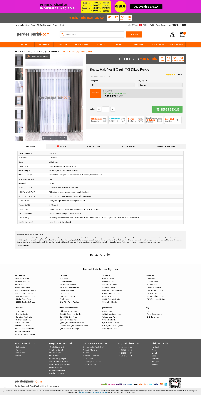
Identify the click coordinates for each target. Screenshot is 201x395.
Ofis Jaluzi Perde (109, 320)
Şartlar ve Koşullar (57, 373)
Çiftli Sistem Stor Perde (68, 311)
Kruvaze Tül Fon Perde (155, 296)
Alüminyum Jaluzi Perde (112, 314)
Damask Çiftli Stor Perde (69, 320)
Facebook (155, 347)
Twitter (154, 350)
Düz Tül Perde (108, 279)
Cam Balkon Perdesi (67, 296)
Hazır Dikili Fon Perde (155, 290)
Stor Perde (63, 44)
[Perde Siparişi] (33, 34)
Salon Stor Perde (22, 323)
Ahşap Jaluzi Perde (110, 317)
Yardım (55, 25)
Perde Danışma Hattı (171, 25)
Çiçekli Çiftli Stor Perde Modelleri (72, 323)
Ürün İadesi (54, 356)
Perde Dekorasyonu (154, 314)
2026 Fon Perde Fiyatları (156, 299)
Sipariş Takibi (30, 25)
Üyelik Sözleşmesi (57, 347)
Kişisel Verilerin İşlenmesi (59, 361)
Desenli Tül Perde (110, 302)
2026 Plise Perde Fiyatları (69, 302)
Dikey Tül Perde (157, 44)
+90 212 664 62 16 (125, 350)
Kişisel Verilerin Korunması (98, 392)
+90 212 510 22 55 (125, 347)
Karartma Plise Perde (68, 284)
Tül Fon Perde (152, 284)
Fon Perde (119, 44)
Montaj (87, 353)
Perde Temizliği (90, 364)
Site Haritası (20, 353)
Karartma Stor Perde (24, 317)
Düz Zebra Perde (22, 279)
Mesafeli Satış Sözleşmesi (60, 364)
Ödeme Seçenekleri (92, 356)
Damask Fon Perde (154, 293)
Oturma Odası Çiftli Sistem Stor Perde (74, 326)
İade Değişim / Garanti (93, 361)
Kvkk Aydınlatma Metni (58, 370)
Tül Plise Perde (65, 293)
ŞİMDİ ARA (134, 34)
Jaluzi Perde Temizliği (111, 323)
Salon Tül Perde (109, 287)
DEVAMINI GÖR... (23, 245)
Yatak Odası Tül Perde (111, 293)
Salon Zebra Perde (23, 287)
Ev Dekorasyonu (153, 317)
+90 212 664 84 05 (125, 353)
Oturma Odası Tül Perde (112, 290)
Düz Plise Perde (66, 282)
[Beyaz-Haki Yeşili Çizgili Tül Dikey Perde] (19, 60)
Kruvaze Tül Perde (110, 284)
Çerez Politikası (56, 367)
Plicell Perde (64, 299)
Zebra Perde (44, 44)
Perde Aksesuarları (176, 44)
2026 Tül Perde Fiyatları (112, 299)
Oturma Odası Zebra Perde (26, 290)
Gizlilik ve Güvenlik (57, 350)
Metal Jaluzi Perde (110, 328)
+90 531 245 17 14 (125, 356)
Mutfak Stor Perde (23, 326)
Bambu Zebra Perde (23, 282)
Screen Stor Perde (23, 331)
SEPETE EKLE (170, 109)
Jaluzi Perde (138, 44)
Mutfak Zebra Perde (23, 299)
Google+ (155, 356)
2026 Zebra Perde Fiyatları (26, 302)
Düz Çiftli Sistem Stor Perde (70, 314)
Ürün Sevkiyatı (55, 353)
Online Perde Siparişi (24, 320)
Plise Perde (25, 44)
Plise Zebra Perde (22, 284)
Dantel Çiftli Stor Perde (68, 317)
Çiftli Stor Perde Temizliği (69, 328)
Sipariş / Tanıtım (91, 350)
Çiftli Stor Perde (81, 44)
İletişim (62, 25)
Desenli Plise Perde (67, 290)
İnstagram (155, 362)
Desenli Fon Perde (154, 287)
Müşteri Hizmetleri (44, 25)
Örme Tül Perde (109, 282)
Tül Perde (100, 44)
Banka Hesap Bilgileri (58, 358)
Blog (148, 311)
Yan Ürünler (89, 358)
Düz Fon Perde (152, 282)
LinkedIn (155, 353)
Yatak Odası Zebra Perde (25, 293)
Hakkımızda (19, 25)
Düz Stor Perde (22, 314)
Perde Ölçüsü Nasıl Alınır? (94, 347)
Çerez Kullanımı (83, 392)
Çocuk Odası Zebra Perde (25, 296)
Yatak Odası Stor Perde (25, 328)
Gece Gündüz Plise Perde (69, 287)
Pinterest (155, 359)
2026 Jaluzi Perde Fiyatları (113, 326)
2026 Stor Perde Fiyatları (25, 334)
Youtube (155, 364)
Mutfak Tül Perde (109, 296)
